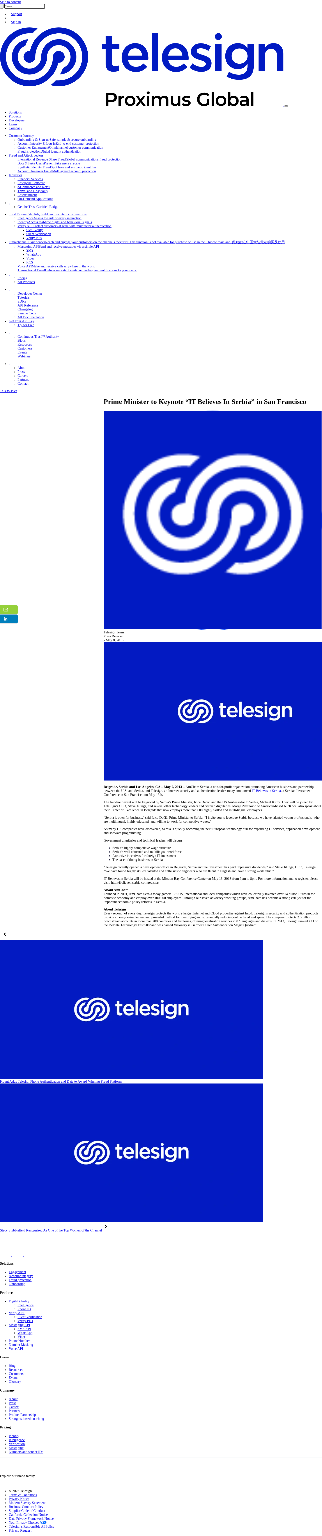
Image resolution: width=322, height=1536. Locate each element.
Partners (14, 1411)
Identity (14, 1436)
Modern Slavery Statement (27, 1503)
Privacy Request (20, 1530)
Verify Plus (25, 1321)
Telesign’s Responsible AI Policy (31, 1526)
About (13, 1399)
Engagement (17, 1272)
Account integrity (21, 1276)
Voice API (16, 1348)
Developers (17, 120)
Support (16, 14)
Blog (12, 1366)
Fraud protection (20, 1280)
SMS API (24, 1329)
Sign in (16, 22)
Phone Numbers (20, 1341)
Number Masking (21, 1345)
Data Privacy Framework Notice (31, 1518)
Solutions (15, 112)
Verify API (17, 1313)
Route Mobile (9, 1483)
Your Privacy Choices (24, 1522)
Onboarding (17, 1284)
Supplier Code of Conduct (27, 1511)
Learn (13, 124)
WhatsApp (25, 1333)
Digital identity (19, 1301)
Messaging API (19, 1325)
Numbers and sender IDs (26, 1452)
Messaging (16, 1448)
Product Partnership (22, 1415)
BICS (24, 1483)
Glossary (15, 1381)
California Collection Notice (28, 1514)
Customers (16, 1374)
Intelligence (26, 1305)
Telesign (34, 1483)
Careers (14, 1407)
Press (12, 1403)
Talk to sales (8, 391)
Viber (21, 1337)
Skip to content (10, 2)
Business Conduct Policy (26, 1507)
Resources (16, 1370)
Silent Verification (30, 1317)
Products (15, 116)
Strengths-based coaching (26, 1419)
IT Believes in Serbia (266, 791)
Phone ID (24, 1309)
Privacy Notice (19, 1499)
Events (13, 1377)
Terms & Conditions (23, 1495)
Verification (17, 1444)
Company (15, 128)
